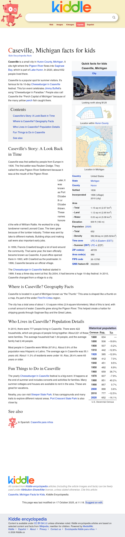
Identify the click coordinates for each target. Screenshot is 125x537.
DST (87, 245)
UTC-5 (94, 240)
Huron (94, 185)
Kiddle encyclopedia (37, 486)
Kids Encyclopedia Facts (20, 55)
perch (29, 100)
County (76, 185)
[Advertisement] (62, 36)
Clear (107, 17)
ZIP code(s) (78, 249)
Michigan (95, 180)
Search (114, 17)
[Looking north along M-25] (94, 87)
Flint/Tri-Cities (45, 298)
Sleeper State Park (41, 394)
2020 (88, 226)
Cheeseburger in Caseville (45, 84)
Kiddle (11, 529)
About (33, 529)
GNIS (75, 263)
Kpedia (80, 24)
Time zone (77, 240)
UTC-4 (94, 245)
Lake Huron (36, 69)
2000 (94, 389)
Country (76, 175)
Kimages (70, 24)
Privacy (43, 529)
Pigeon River (36, 65)
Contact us (56, 529)
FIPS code (77, 259)
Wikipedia (44, 526)
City (94, 73)
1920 (94, 354)
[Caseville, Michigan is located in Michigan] (94, 146)
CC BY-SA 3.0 (40, 523)
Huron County (102, 123)
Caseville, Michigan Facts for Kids (26, 494)
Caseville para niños (42, 422)
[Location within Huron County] (94, 112)
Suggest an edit (93, 502)
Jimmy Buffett (52, 88)
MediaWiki (88, 526)
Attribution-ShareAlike (33, 489)
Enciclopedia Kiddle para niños (80, 529)
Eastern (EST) (105, 240)
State (75, 180)
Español (90, 24)
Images (60, 24)
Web (51, 24)
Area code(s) (79, 254)
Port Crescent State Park (63, 398)
